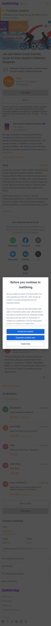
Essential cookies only (25, 337)
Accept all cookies (25, 331)
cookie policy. (29, 324)
